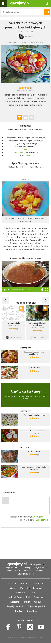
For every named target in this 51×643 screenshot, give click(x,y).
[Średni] (22, 87)
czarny (22, 152)
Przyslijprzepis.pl (15, 606)
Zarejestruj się (43, 519)
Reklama (39, 570)
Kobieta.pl (15, 601)
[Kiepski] (20, 87)
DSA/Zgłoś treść (26, 573)
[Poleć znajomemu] (25, 117)
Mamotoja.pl (37, 583)
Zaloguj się (37, 516)
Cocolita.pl (32, 611)
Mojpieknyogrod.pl (36, 606)
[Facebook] (9, 626)
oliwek (28, 155)
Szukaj (47, 12)
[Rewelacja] (31, 87)
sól (25, 149)
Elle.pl (32, 592)
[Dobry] (25, 87)
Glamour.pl (39, 597)
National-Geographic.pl (19, 597)
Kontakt (27, 570)
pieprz (15, 152)
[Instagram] (31, 626)
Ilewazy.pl (21, 592)
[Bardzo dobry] (28, 87)
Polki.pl (23, 583)
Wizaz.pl (12, 583)
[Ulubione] (21, 308)
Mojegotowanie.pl (32, 601)
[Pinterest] (20, 626)
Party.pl (24, 588)
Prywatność (11, 567)
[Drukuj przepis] (31, 117)
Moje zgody (35, 564)
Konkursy (25, 567)
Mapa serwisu (13, 570)
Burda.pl (19, 611)
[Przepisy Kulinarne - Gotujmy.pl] (19, 3)
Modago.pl (37, 588)
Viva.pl (13, 588)
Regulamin (39, 567)
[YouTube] (42, 626)
